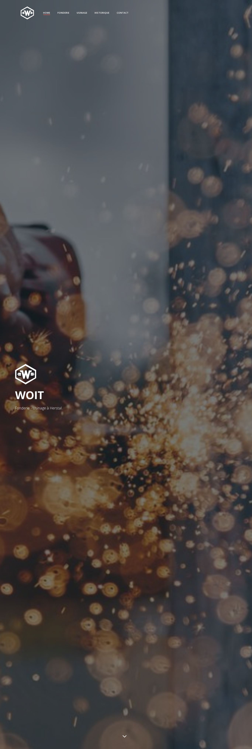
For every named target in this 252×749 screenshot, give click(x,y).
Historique (102, 12)
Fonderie (63, 12)
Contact (123, 12)
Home (46, 12)
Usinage (82, 12)
